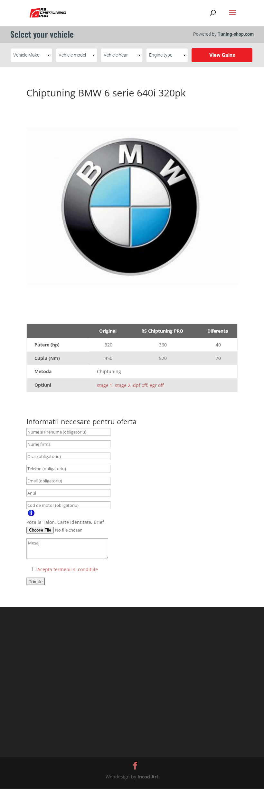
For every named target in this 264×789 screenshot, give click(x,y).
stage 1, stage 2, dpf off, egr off (130, 385)
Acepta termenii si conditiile (67, 569)
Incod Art (147, 777)
